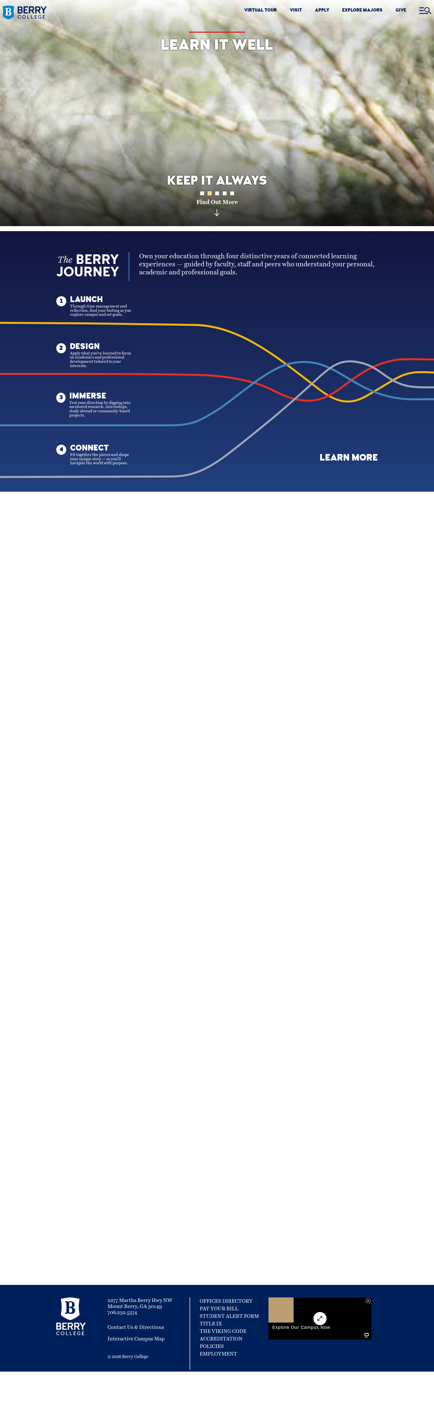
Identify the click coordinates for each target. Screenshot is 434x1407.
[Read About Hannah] (217, 917)
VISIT (296, 11)
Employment (218, 1353)
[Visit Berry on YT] (262, 1164)
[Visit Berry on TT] (296, 1164)
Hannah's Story (217, 985)
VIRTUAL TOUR (260, 11)
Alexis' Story (327, 985)
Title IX (211, 1323)
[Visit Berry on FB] (280, 1164)
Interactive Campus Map (136, 1338)
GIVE (401, 11)
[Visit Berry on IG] (243, 1164)
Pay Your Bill (219, 1308)
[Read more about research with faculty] (107, 917)
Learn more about (281, 1127)
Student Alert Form (229, 1316)
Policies (212, 1346)
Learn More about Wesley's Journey (269, 771)
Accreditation (221, 1338)
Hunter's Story (107, 992)
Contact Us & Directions (135, 1327)
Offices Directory (226, 1301)
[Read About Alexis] (327, 917)
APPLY (322, 11)
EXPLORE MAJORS (362, 11)
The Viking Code (223, 1331)
